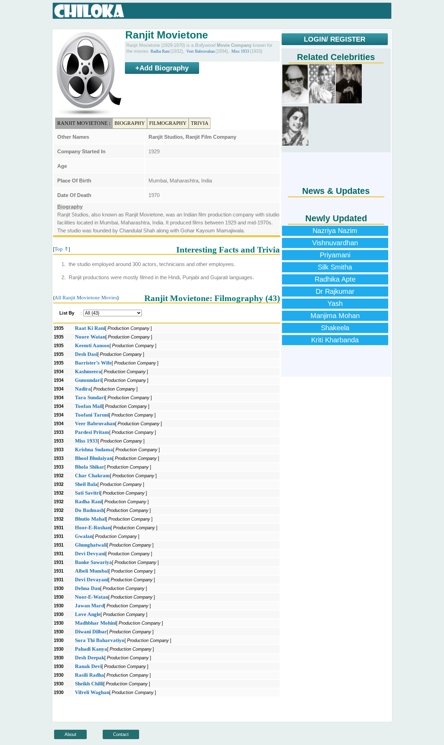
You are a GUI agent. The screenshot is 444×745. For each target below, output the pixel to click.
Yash (335, 303)
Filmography (168, 123)
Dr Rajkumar (335, 291)
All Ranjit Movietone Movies (85, 297)
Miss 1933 (240, 51)
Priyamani (335, 255)
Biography (129, 123)
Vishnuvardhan (335, 243)
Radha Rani (160, 51)
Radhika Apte (335, 279)
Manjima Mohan (335, 315)
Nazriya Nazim (335, 230)
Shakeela (335, 328)
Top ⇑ (61, 249)
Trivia (199, 123)
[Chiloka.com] (89, 11)
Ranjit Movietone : (83, 123)
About (70, 734)
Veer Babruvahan (200, 51)
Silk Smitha (335, 267)
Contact (121, 734)
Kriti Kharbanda (335, 340)
